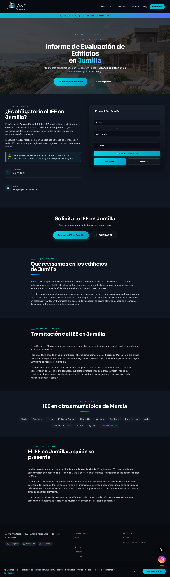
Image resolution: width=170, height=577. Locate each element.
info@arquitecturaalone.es (25, 189)
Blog (145, 6)
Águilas (92, 425)
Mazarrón (99, 419)
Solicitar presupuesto (70, 81)
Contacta (134, 6)
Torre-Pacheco (131, 419)
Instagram (14, 544)
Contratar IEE (110, 161)
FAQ (111, 6)
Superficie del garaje (104, 140)
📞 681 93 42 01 (104, 235)
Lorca (50, 419)
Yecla (146, 419)
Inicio (103, 6)
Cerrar (135, 571)
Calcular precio (102, 81)
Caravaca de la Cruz (62, 425)
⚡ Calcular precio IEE (126, 153)
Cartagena (37, 419)
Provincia (98, 117)
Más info (144, 161)
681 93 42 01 (70, 16)
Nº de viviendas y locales (106, 129)
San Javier (114, 419)
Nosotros (122, 6)
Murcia (82, 34)
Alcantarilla (85, 419)
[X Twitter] (162, 550)
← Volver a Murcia (109, 425)
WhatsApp (30, 544)
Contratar (157, 6)
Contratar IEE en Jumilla (71, 235)
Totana (80, 425)
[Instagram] (162, 559)
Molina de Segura (66, 419)
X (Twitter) (46, 544)
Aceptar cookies (154, 571)
